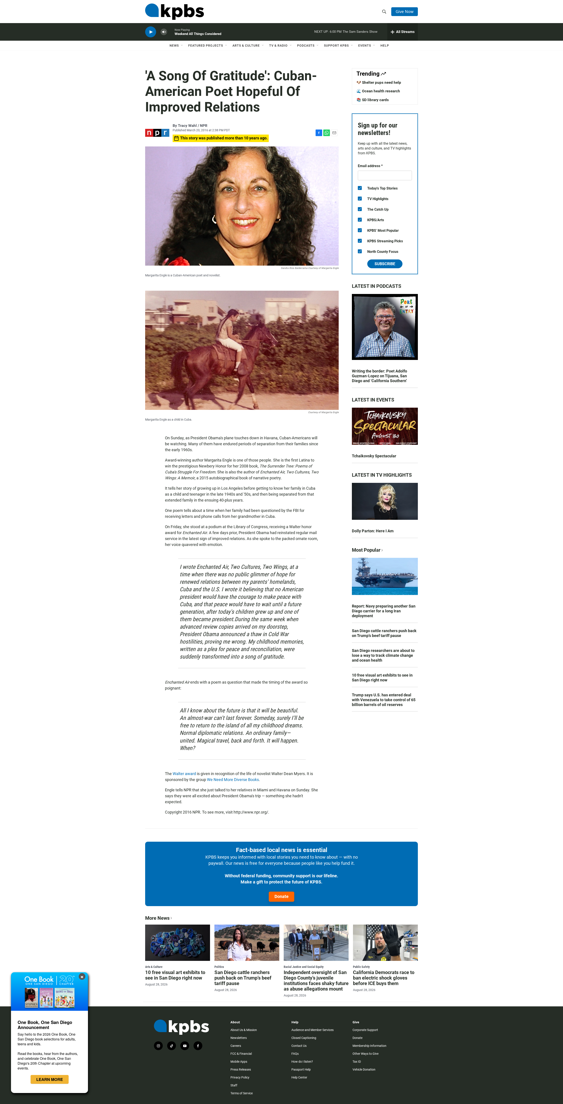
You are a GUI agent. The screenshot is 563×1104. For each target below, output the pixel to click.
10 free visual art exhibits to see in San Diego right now (382, 677)
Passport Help (301, 1069)
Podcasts (305, 45)
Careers (235, 1045)
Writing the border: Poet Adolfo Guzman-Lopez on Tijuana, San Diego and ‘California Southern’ (379, 376)
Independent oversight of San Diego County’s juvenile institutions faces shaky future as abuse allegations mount (316, 981)
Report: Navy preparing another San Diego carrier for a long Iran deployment (383, 611)
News (174, 45)
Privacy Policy (239, 1077)
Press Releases (240, 1069)
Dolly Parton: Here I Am (373, 531)
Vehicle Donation (364, 1069)
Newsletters (238, 1038)
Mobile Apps (238, 1061)
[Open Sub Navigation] (182, 45)
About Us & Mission (243, 1030)
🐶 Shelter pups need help (378, 82)
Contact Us (299, 1045)
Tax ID (357, 1061)
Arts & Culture (246, 45)
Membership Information (369, 1045)
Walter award (184, 773)
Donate (281, 896)
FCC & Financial (241, 1053)
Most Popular (366, 550)
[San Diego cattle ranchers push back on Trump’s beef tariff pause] (246, 943)
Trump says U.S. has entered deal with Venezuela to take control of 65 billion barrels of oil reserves (383, 700)
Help (384, 45)
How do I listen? (302, 1061)
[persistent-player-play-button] (150, 32)
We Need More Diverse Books (233, 779)
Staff (233, 1085)
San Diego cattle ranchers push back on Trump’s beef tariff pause (384, 633)
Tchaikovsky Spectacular (374, 456)
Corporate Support (365, 1030)
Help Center (299, 1077)
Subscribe (385, 263)
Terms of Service (241, 1093)
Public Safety (361, 967)
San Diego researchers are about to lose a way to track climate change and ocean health (383, 655)
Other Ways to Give (365, 1053)
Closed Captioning (303, 1038)
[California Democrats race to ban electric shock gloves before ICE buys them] (385, 943)
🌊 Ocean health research (378, 91)
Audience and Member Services (312, 1030)
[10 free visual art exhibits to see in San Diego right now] (177, 943)
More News (157, 918)
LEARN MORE (49, 1079)
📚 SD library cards (372, 100)
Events (364, 45)
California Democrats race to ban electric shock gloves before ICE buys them (383, 978)
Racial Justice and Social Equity (304, 967)
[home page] (174, 12)
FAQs (295, 1053)
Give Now (404, 11)
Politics (219, 967)
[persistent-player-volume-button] (164, 32)
